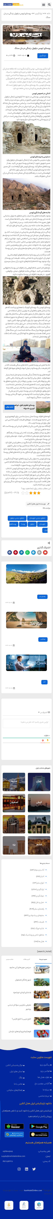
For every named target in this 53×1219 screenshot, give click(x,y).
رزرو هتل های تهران (39, 784)
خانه (48, 13)
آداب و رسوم (39, 870)
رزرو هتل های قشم (39, 848)
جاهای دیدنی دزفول (17, 518)
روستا (23, 524)
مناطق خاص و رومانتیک (34, 935)
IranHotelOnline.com (33, 1190)
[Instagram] (19, 1169)
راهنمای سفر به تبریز (14, 821)
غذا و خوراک (39, 928)
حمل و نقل (40, 902)
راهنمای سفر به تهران (39, 779)
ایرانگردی (38, 13)
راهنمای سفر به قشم (39, 842)
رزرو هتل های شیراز (39, 828)
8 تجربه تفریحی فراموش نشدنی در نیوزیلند (31, 632)
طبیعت (41, 922)
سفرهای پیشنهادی (36, 915)
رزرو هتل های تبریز (14, 828)
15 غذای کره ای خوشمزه (22, 992)
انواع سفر (40, 883)
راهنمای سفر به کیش (39, 800)
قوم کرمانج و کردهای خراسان (20, 1031)
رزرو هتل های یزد (14, 849)
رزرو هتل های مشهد (14, 784)
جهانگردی (42, 639)
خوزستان (42, 524)
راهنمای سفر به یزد (14, 843)
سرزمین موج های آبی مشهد (20, 967)
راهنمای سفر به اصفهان (14, 800)
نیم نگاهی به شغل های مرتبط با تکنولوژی (31, 674)
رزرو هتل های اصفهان (14, 806)
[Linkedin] (26, 1169)
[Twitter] (34, 1169)
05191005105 (8, 1151)
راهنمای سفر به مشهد (14, 779)
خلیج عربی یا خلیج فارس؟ (21, 1019)
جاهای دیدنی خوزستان (37, 518)
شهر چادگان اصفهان (23, 980)
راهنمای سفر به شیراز (39, 821)
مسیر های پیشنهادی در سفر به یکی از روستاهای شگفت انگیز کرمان (27, 588)
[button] (49, 4)
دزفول (32, 524)
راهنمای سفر (42, 597)
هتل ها (41, 941)
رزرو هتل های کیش (39, 806)
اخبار (44, 682)
